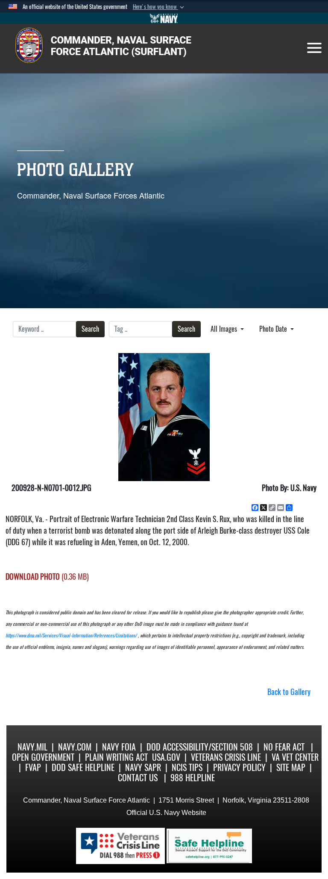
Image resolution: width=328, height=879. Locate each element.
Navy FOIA (119, 747)
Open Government (43, 757)
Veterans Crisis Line (226, 757)
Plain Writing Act (116, 757)
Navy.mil (32, 747)
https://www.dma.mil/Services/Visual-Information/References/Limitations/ (71, 635)
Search (90, 328)
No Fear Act (284, 747)
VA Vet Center (295, 757)
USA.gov (166, 757)
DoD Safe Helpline (83, 767)
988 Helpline (192, 777)
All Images (225, 328)
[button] (159, 7)
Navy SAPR (143, 767)
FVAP (33, 767)
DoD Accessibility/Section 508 (199, 747)
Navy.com (74, 747)
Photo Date (274, 328)
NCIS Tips (187, 767)
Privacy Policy (239, 767)
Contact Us (138, 777)
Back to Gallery (288, 691)
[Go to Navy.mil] (164, 18)
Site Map (290, 767)
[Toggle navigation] (314, 48)
